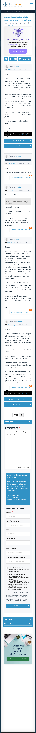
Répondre (16, 145)
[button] (7, 431)
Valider (16, 605)
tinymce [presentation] (26, 467)
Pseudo (9, 512)
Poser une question (18, 51)
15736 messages (12, 164)
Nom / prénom (12, 521)
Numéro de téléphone (15, 557)
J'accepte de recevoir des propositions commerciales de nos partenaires (18, 569)
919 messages (11, 190)
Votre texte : (13, 428)
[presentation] (7, 432)
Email (8, 530)
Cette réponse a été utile (21, 177)
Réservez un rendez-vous (18, 659)
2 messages (11, 70)
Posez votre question (16, 140)
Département (11, 538)
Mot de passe (11, 549)
